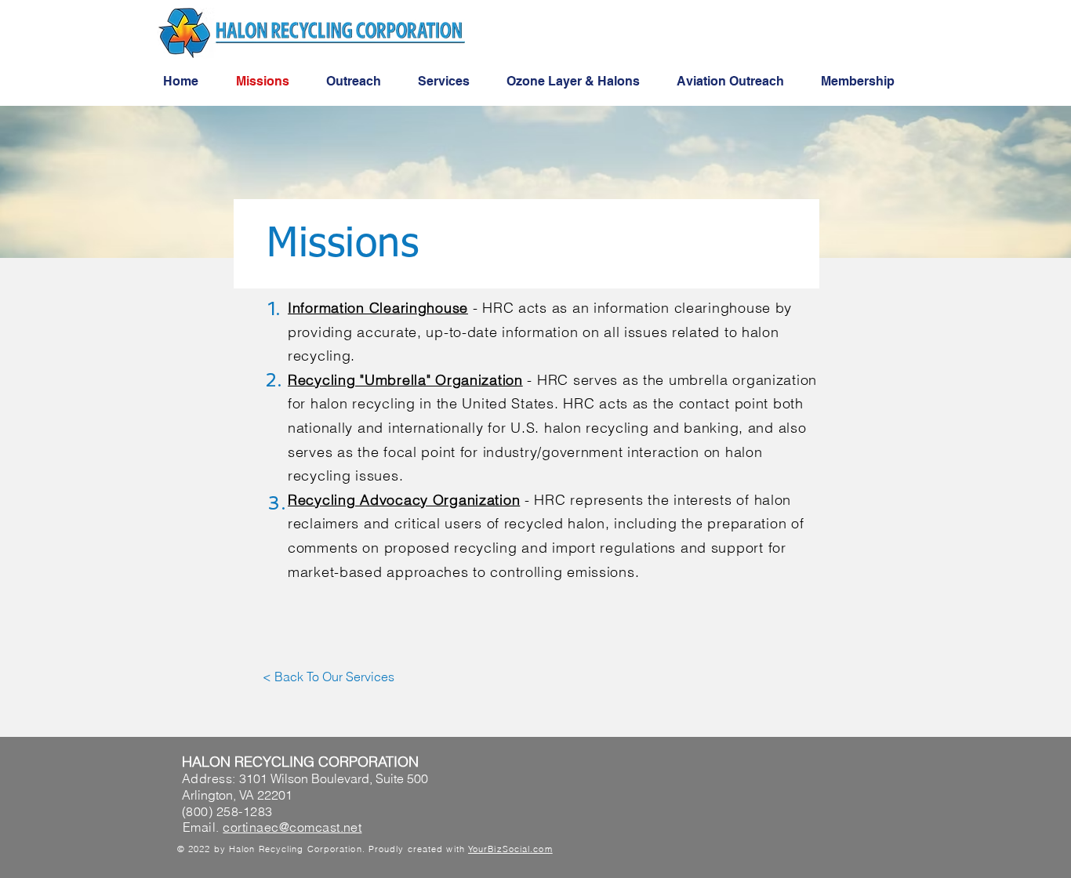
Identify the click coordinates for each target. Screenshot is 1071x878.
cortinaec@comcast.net (292, 827)
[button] (328, 676)
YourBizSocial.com (510, 849)
